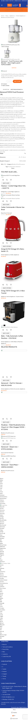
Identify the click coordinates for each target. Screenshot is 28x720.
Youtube (4, 669)
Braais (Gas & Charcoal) (6, 213)
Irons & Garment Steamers (7, 452)
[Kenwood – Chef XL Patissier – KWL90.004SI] (14, 362)
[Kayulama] (13, 558)
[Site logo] (14, 5)
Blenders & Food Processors (7, 17)
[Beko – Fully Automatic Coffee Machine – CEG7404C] (14, 311)
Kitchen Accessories (15, 389)
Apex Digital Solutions (22, 707)
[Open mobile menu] (1, 5)
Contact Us (5, 654)
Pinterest (4, 671)
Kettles (12, 254)
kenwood (18, 166)
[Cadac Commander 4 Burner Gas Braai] (10, 195)
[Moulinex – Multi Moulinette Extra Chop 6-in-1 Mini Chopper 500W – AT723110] (14, 404)
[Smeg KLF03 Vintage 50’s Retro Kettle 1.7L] (14, 228)
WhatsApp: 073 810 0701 (8, 699)
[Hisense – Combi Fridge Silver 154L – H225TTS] (10, 175)
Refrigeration (4, 191)
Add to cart (17, 81)
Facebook (4, 664)
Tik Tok (4, 678)
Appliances (12, 15)
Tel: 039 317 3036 (6, 694)
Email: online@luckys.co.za (8, 697)
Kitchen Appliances (20, 15)
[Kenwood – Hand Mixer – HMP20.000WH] (8, 456)
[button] (6, 183)
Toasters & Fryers (20, 296)
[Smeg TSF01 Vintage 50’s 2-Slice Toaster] (14, 270)
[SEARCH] (21, 9)
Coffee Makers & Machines (16, 341)
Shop (7, 15)
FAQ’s (3, 651)
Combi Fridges (10, 191)
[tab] (6, 89)
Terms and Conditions (7, 647)
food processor (12, 166)
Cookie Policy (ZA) (6, 656)
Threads (4, 676)
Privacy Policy (5, 649)
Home (2, 15)
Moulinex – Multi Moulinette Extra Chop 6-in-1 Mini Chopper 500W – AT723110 (13, 427)
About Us (4, 644)
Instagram (4, 674)
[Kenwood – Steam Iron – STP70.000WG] (8, 436)
